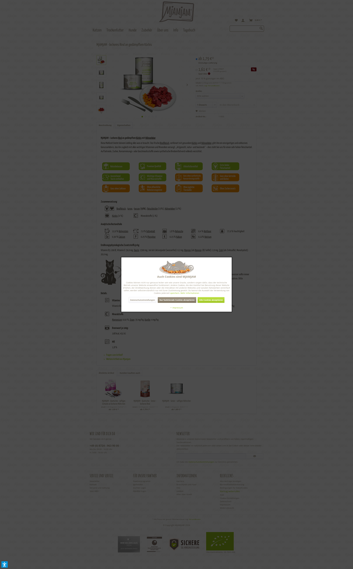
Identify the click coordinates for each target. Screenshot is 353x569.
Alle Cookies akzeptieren (211, 300)
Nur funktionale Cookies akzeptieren (177, 300)
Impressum (177, 307)
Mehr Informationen (189, 293)
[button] (4, 564)
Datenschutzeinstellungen (142, 300)
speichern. (175, 293)
